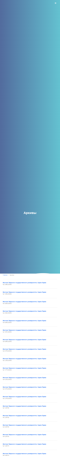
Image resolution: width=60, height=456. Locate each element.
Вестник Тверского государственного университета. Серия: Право (24, 282)
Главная (5, 275)
